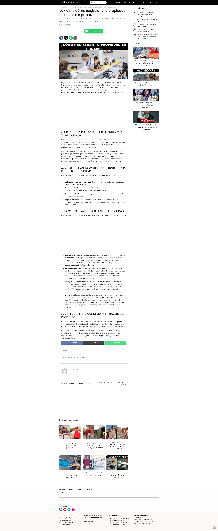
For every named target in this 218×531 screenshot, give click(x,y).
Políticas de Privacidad (66, 522)
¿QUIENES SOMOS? (64, 525)
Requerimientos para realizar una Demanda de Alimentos (112, 383)
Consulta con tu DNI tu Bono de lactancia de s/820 (146, 30)
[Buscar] (105, 2)
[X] (66, 38)
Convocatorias (154, 2)
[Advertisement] (93, 111)
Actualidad (132, 2)
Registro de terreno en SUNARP (71, 357)
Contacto (62, 515)
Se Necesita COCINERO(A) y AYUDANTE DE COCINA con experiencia (145, 14)
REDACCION (66, 24)
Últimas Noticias (121, 2)
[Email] (75, 38)
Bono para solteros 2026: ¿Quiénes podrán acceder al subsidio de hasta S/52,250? (147, 37)
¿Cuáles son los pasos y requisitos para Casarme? (147, 25)
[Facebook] (61, 38)
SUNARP (84, 357)
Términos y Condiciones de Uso (69, 518)
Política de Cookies (65, 520)
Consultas (142, 2)
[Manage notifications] (214, 527)
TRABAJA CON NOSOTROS (66, 527)
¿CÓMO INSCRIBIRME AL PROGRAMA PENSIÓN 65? (75, 383)
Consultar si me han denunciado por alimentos (147, 20)
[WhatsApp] (71, 38)
